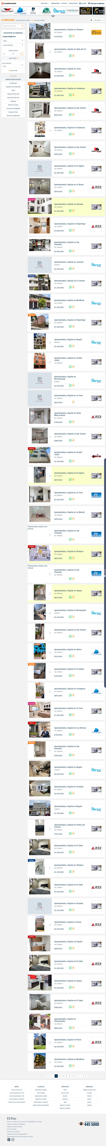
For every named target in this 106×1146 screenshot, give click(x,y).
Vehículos (89, 1096)
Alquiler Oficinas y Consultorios (41, 1102)
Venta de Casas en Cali (16, 1090)
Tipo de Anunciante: (6, 63)
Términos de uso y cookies (13, 1131)
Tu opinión (105, 572)
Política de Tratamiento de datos (14, 1126)
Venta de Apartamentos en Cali (17, 1093)
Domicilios (65, 1096)
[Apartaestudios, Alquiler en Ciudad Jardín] (40, 361)
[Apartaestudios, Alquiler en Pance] (40, 924)
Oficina (65, 1090)
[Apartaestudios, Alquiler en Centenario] (40, 90)
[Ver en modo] (91, 20)
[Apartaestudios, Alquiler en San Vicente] (40, 110)
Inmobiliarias (55, 3)
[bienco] (96, 264)
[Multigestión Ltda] (86, 11)
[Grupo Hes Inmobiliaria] (20, 11)
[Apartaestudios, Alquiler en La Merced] (40, 514)
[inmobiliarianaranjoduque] (96, 652)
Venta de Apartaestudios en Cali (16, 1096)
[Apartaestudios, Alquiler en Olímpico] (40, 31)
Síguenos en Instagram (65, 1108)
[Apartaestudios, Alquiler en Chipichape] (40, 225)
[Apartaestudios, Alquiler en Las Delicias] (40, 729)
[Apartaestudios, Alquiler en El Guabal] (40, 671)
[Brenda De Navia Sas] (72, 11)
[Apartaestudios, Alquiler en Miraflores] (40, 302)
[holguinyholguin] (96, 71)
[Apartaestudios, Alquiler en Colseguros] (40, 690)
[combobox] (13, 26)
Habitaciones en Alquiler (40, 1099)
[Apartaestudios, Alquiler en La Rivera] (40, 186)
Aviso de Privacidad (11, 1129)
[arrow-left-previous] (52, 1076)
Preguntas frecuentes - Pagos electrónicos (17, 1134)
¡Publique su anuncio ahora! (89, 1090)
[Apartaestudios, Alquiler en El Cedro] (40, 847)
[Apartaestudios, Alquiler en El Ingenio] (40, 169)
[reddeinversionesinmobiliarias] (96, 187)
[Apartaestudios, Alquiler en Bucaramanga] (40, 381)
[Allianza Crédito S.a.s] (46, 11)
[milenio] (96, 32)
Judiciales (89, 1105)
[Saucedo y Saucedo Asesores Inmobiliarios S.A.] (33, 11)
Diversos (89, 1102)
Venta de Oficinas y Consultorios (16, 1099)
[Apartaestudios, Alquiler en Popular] (40, 943)
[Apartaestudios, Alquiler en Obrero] (40, 651)
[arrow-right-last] (84, 1076)
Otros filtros (12, 58)
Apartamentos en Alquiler (41, 1090)
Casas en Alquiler (41, 1093)
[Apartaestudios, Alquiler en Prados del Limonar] (40, 828)
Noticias (64, 3)
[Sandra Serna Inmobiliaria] (59, 11)
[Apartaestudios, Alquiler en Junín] (40, 70)
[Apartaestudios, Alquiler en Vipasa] (40, 592)
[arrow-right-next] (79, 1076)
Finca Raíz (44, 3)
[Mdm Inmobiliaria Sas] (99, 11)
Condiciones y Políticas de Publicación (16, 1124)
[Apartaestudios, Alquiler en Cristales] (40, 788)
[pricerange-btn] (22, 54)
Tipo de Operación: (13, 38)
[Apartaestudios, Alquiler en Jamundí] (40, 265)
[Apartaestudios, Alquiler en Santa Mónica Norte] (40, 416)
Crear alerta (13, 70)
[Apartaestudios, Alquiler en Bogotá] (40, 341)
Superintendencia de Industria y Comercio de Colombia (20, 1136)
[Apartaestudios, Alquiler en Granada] (40, 206)
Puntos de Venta (65, 1093)
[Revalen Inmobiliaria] (7, 11)
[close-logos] (53, 15)
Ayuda (65, 1102)
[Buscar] (22, 26)
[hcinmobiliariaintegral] (96, 456)
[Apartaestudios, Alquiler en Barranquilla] (40, 612)
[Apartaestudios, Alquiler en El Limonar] (40, 282)
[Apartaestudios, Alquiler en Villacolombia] (40, 1022)
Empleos (89, 1099)
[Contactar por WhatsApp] (70, 37)
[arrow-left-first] (48, 1076)
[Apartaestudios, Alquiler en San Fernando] (40, 245)
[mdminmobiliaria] (96, 495)
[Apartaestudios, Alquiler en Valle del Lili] (40, 51)
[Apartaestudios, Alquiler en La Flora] (40, 398)
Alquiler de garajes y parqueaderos (41, 1105)
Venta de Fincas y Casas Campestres (16, 1102)
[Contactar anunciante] (73, 37)
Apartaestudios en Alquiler (41, 1096)
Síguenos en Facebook (65, 1105)
